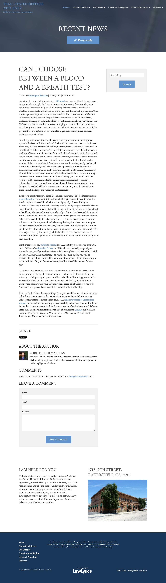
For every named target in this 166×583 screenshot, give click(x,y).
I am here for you (37, 469)
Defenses (157, 7)
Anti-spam (143, 571)
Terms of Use (121, 571)
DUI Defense (98, 7)
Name (24, 393)
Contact (78, 310)
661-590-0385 (85, 40)
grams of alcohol (26, 199)
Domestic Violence (80, 7)
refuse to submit (48, 245)
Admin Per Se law (44, 248)
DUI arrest (60, 101)
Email (24, 402)
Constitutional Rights (117, 7)
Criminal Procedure (140, 7)
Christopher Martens (38, 95)
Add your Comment (78, 376)
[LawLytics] (83, 571)
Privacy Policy (133, 571)
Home (65, 7)
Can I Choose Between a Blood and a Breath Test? (54, 78)
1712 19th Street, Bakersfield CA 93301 (109, 472)
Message (25, 412)
